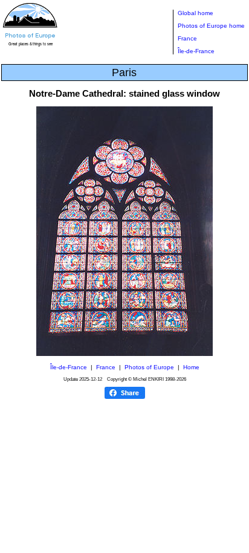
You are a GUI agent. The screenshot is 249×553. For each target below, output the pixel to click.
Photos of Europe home (211, 25)
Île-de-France (196, 51)
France (187, 38)
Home (191, 367)
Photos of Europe (149, 367)
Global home (195, 13)
